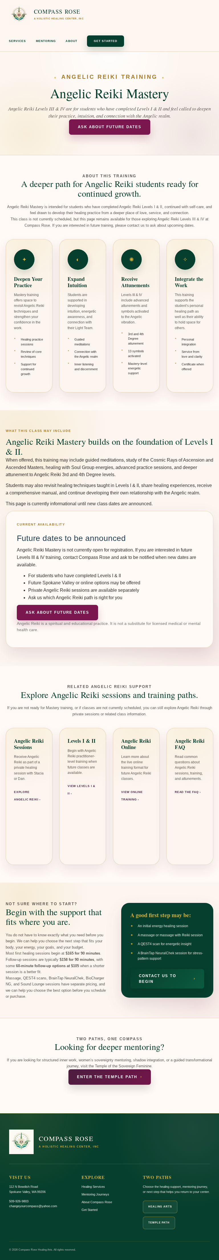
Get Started (105, 41)
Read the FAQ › (188, 792)
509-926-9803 (19, 1201)
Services (17, 41)
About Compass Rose (97, 1202)
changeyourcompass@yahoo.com (33, 1206)
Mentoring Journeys (95, 1194)
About (71, 41)
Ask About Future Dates (109, 127)
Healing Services (93, 1186)
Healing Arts (160, 1206)
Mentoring (46, 41)
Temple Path (159, 1222)
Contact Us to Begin (167, 979)
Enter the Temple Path (109, 1077)
